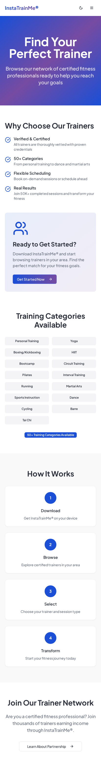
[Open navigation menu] (91, 7)
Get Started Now (31, 279)
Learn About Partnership (46, 746)
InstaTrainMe (22, 8)
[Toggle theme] (80, 7)
